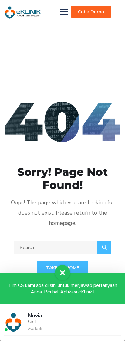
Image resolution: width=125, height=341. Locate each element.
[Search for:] (62, 247)
